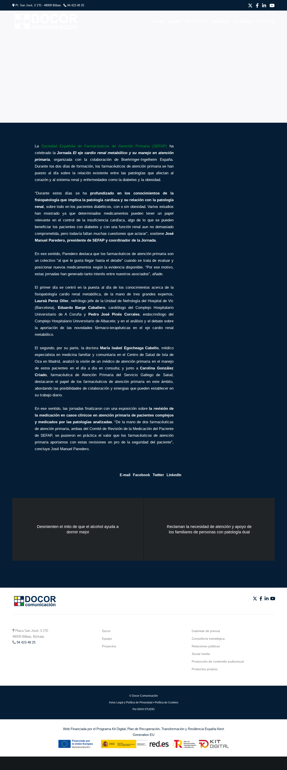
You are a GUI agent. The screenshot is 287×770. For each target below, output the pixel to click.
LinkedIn (174, 475)
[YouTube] (272, 5)
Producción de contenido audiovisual (218, 661)
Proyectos (109, 646)
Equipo (107, 638)
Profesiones (27, 43)
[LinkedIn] (264, 5)
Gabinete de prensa (206, 631)
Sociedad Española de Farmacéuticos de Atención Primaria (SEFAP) (104, 146)
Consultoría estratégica (208, 638)
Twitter (158, 475)
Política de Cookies (166, 702)
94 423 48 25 (75, 5)
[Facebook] (257, 5)
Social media (201, 654)
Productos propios (204, 669)
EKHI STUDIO (145, 709)
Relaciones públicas (206, 646)
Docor (106, 631)
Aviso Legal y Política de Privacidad (130, 702)
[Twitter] (250, 5)
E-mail (125, 475)
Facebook (141, 475)
